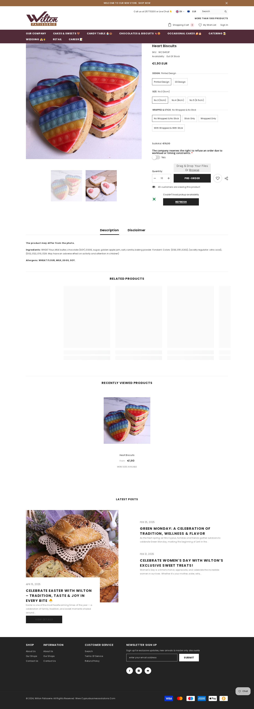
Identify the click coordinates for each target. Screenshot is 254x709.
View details (44, 619)
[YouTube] (148, 670)
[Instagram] (138, 670)
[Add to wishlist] (217, 178)
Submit (189, 657)
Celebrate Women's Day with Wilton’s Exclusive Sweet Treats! (181, 563)
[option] (84, 101)
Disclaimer (136, 230)
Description (109, 230)
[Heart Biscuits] (127, 420)
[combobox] (211, 11)
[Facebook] (129, 670)
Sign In (224, 24)
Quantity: (157, 171)
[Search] (214, 11)
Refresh (181, 202)
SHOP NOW (144, 3)
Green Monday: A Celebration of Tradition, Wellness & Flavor (175, 531)
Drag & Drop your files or (192, 168)
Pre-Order (192, 178)
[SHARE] (225, 178)
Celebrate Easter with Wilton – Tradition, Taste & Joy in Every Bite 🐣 (59, 595)
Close (226, 3)
